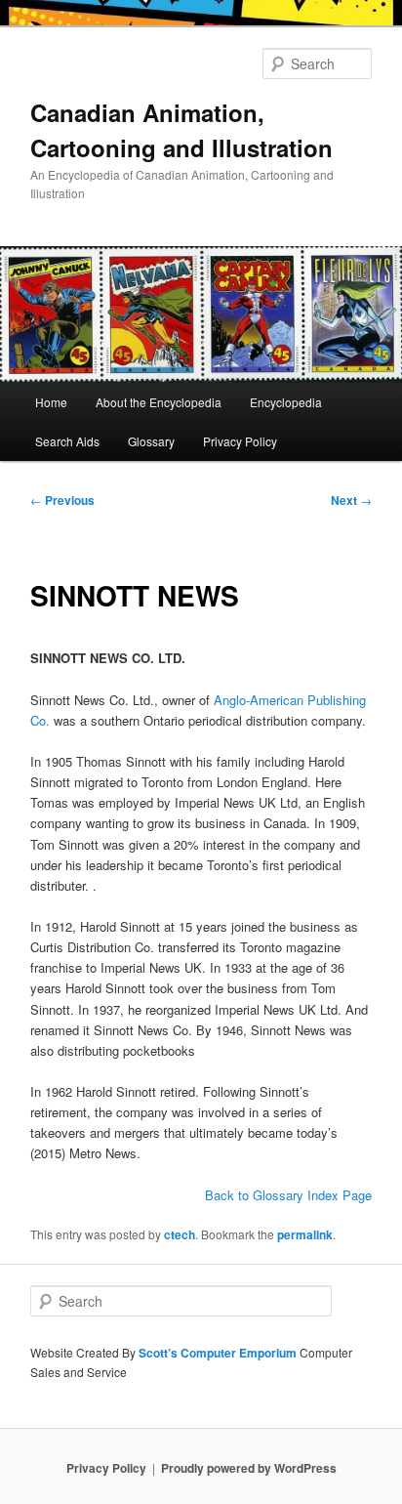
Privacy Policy (240, 441)
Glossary (151, 441)
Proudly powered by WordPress (249, 1468)
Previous (62, 500)
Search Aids (67, 441)
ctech (179, 1234)
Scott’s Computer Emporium (219, 1352)
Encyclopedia (286, 402)
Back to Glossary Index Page (288, 1195)
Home (51, 402)
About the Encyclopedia (158, 402)
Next (351, 500)
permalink (305, 1234)
